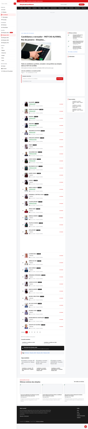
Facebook (78, 417)
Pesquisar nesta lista (26, 76)
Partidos (4, 19)
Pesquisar (60, 78)
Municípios (5, 17)
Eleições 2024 (6, 35)
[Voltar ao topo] (85, 426)
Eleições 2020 (6, 40)
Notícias (4, 24)
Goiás (66, 7)
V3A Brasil (27, 353)
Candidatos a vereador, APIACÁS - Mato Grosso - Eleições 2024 (76, 106)
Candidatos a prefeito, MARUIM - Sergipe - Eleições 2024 (77, 102)
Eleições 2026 (8, 32)
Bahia (44, 7)
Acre (25, 7)
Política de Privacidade (8, 71)
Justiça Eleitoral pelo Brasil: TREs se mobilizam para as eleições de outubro (78, 42)
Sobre (4, 66)
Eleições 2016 (6, 42)
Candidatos (5, 14)
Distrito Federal (54, 7)
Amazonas (35, 7)
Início (22, 7)
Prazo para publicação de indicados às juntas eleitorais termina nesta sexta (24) (78, 36)
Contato (4, 68)
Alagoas (29, 7)
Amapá (39, 7)
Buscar (82, 4)
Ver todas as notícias (72, 51)
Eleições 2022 (6, 37)
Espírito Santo (61, 7)
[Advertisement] (52, 21)
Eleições (4, 12)
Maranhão (71, 7)
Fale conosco (26, 416)
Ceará (48, 7)
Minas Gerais (77, 7)
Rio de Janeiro (31, 33)
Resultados (5, 27)
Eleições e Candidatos (40, 421)
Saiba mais (22, 416)
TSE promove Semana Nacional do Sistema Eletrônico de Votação (77, 47)
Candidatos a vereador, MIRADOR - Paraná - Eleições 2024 (77, 110)
